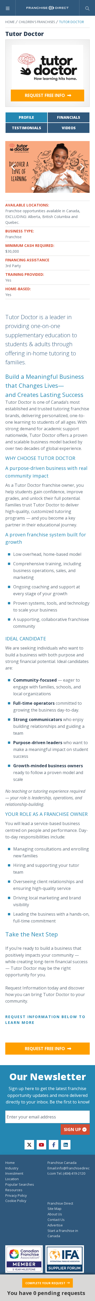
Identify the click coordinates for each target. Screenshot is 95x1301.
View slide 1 (33, 188)
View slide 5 (56, 188)
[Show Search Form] (87, 8)
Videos (69, 127)
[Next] (81, 167)
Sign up (72, 1129)
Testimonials (26, 127)
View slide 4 (50, 188)
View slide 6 (62, 188)
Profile (26, 117)
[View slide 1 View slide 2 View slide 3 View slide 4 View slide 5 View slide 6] (47, 167)
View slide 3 (44, 188)
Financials (68, 117)
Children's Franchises (37, 22)
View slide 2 (38, 188)
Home (10, 22)
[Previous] (14, 167)
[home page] (47, 8)
